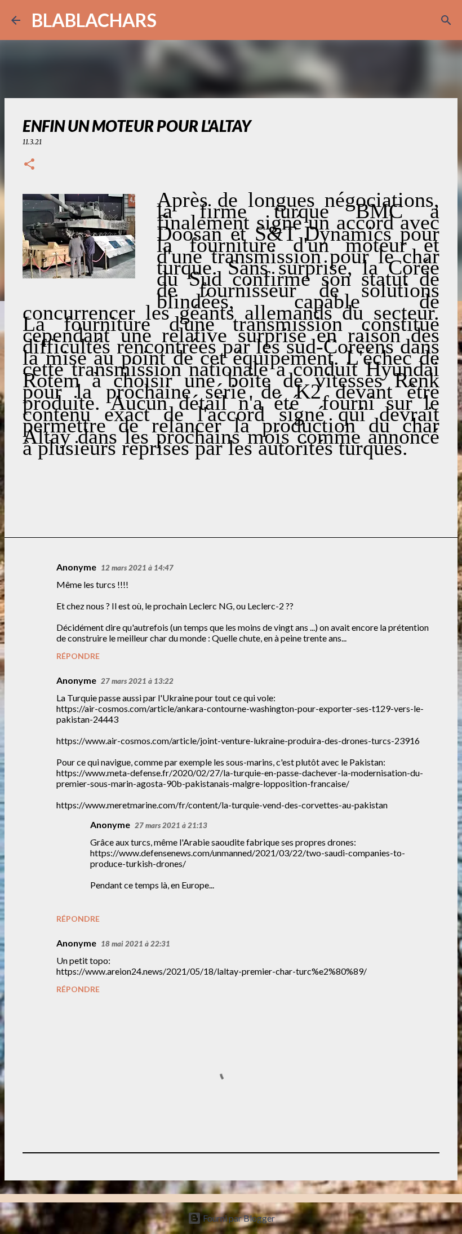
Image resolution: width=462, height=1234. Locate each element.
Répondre (78, 656)
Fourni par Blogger (238, 1218)
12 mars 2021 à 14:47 (137, 567)
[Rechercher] (172, 20)
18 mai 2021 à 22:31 (135, 943)
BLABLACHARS (94, 20)
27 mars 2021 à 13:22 (137, 680)
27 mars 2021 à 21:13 (171, 825)
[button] (29, 165)
